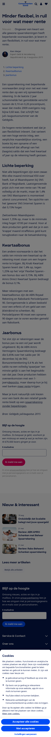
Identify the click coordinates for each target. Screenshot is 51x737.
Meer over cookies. (11, 713)
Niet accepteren (25, 728)
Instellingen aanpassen (25, 734)
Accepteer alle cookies (25, 721)
